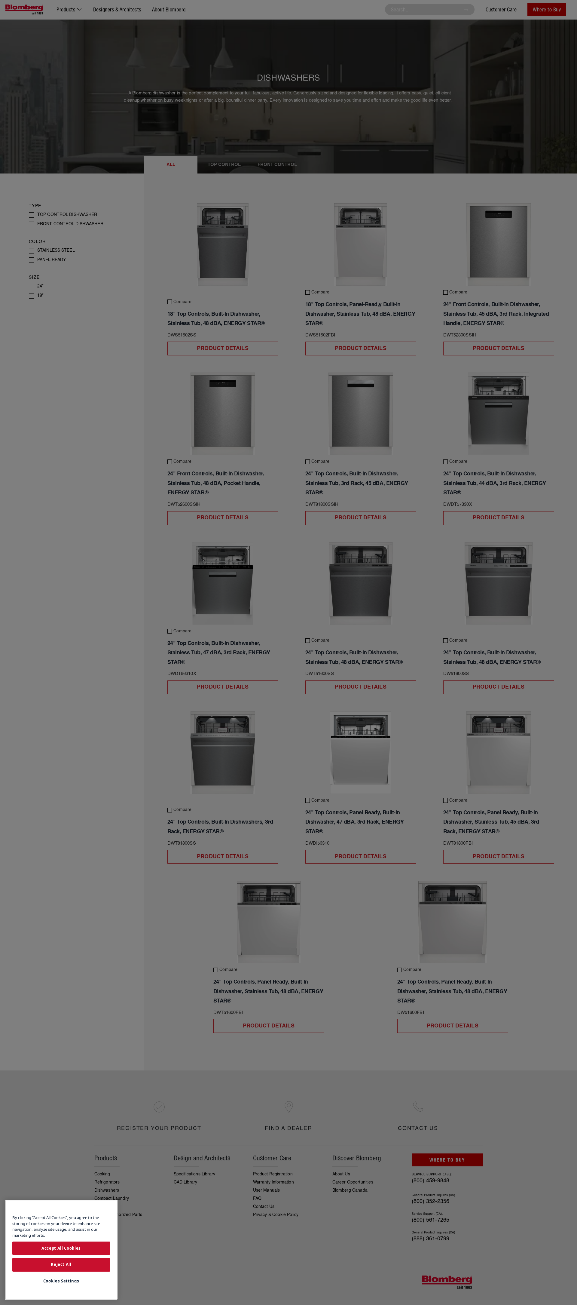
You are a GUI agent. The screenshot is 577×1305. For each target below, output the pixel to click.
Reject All (61, 1264)
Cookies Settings (61, 1281)
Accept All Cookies (61, 1248)
